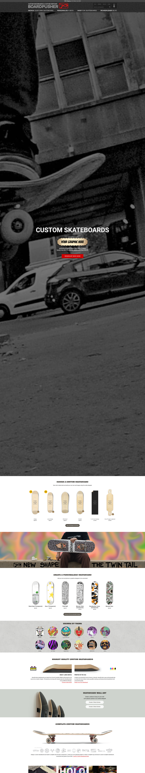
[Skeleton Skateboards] (66, 645)
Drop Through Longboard (110, 519)
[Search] (109, 7)
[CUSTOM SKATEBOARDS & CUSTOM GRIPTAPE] (48, 8)
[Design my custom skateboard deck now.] (72, 246)
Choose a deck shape (67, 682)
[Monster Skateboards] (92, 645)
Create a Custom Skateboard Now (81, 756)
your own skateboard (40, 10)
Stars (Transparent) (50, 606)
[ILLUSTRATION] (66, 631)
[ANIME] (40, 645)
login (109, 4)
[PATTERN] (53, 645)
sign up (104, 4)
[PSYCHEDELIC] (53, 631)
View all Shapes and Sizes (72, 525)
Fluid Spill (65, 606)
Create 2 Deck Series (94, 706)
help (95, 4)
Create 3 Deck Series (94, 702)
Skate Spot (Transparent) (35, 606)
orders (99, 4)
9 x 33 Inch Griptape (95, 519)
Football (80, 519)
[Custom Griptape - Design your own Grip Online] (94, 502)
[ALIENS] (79, 645)
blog (109, 10)
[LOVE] (79, 631)
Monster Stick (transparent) (80, 607)
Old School (65, 519)
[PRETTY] (105, 631)
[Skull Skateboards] (105, 645)
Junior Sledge (50, 519)
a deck (65, 10)
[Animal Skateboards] (40, 631)
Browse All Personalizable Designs (73, 614)
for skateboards (87, 10)
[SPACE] (92, 631)
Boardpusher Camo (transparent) (94, 607)
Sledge (35, 519)
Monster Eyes (109, 606)
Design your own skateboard (81, 682)
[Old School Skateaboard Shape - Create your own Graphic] (65, 502)
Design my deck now (72, 256)
